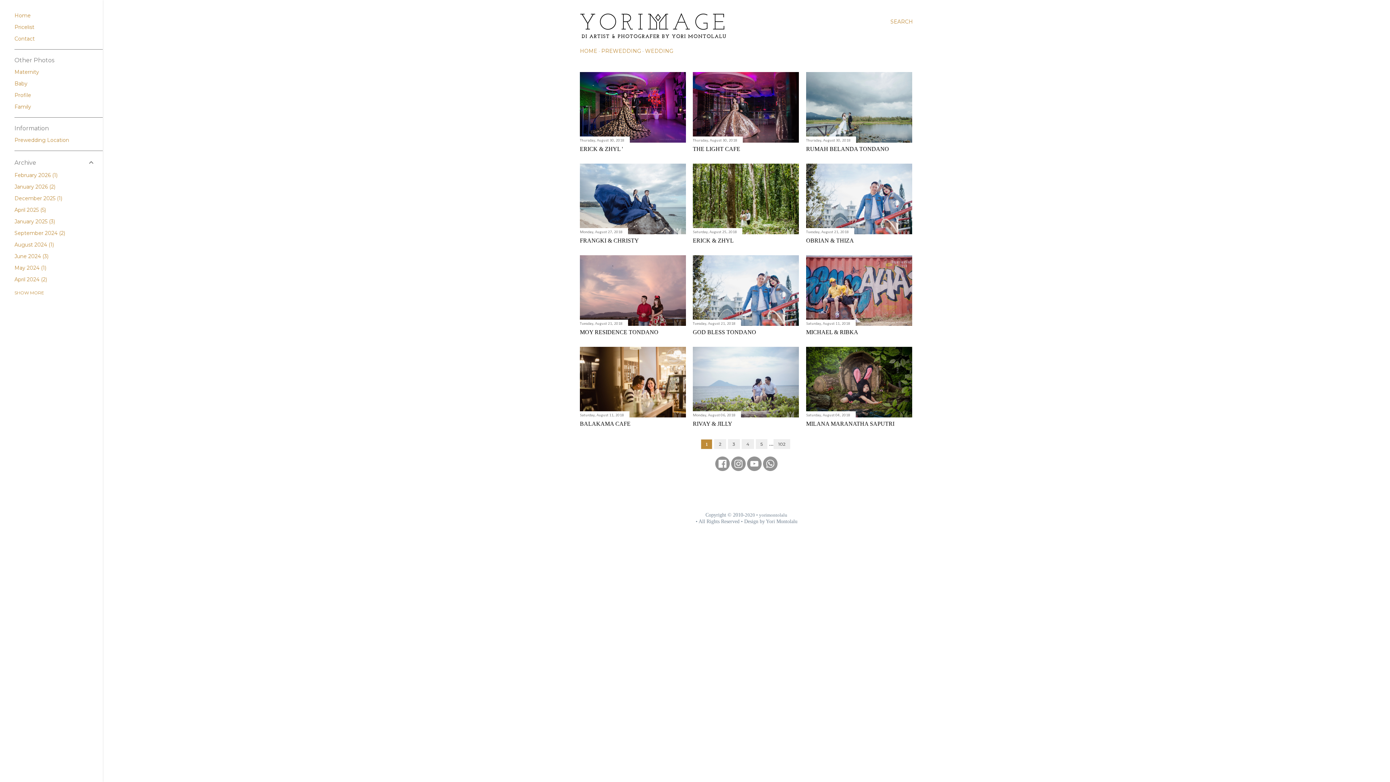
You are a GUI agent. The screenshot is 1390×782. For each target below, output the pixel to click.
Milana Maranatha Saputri (850, 424)
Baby (21, 83)
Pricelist (24, 27)
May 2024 (29, 268)
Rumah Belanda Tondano (847, 149)
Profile (22, 95)
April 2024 (30, 279)
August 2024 (33, 244)
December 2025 (37, 198)
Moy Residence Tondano (619, 332)
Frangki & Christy (609, 240)
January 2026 (34, 187)
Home (588, 51)
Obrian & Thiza (830, 240)
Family (22, 107)
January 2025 (34, 221)
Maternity (26, 72)
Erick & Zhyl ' (601, 149)
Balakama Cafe (605, 424)
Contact (24, 38)
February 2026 (35, 175)
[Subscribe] (754, 468)
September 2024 (39, 233)
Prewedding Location (41, 140)
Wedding (659, 51)
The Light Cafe (716, 149)
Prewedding (621, 51)
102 (781, 444)
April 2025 (29, 210)
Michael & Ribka (832, 332)
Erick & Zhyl (713, 240)
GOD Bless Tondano (724, 332)
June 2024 (30, 256)
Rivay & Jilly (712, 424)
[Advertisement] (746, 491)
